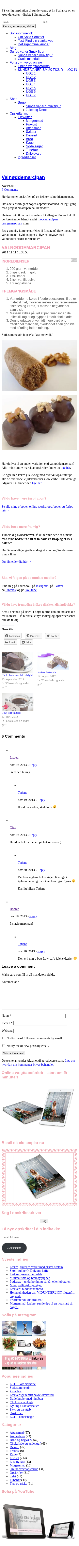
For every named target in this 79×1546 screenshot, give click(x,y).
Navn (6, 1015)
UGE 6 (31, 91)
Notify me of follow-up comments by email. (34, 1038)
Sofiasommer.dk (21, 33)
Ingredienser (27, 157)
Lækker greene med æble (26, 1274)
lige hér (65, 467)
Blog (13, 48)
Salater (31, 131)
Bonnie (14, 909)
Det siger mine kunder (33, 44)
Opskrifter (25, 117)
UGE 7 (31, 95)
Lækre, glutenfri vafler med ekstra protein (36, 1267)
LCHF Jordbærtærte (23, 1384)
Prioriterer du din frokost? (26, 1299)
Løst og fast (17, 1461)
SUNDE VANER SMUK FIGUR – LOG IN (47, 69)
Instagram (42, 586)
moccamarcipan (48, 219)
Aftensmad (33, 128)
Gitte (13, 827)
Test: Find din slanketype (35, 40)
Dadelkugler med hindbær (26, 1398)
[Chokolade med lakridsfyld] (17, 662)
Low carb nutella (11, 712)
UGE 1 (31, 73)
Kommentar (10, 982)
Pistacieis (15, 1391)
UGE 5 (31, 88)
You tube (31, 590)
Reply (33, 765)
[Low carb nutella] (17, 702)
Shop (13, 99)
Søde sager (34, 146)
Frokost (31, 124)
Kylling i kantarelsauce (24, 1406)
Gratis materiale (29, 59)
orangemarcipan (12, 223)
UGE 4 (31, 84)
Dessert (31, 135)
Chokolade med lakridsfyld (17, 675)
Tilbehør (32, 150)
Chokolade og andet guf (25, 1443)
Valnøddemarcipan (23, 177)
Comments (10, 189)
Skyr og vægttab (20, 1409)
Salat (13, 1476)
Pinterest (10, 590)
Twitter (58, 586)
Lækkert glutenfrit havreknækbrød (32, 1395)
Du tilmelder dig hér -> (16, 561)
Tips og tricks (18, 1483)
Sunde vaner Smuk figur (27, 51)
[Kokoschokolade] (53, 661)
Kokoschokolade (46, 672)
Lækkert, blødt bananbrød (26, 1289)
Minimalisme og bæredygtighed (30, 1278)
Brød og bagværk (21, 1440)
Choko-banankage (21, 1402)
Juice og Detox (36, 110)
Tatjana (22, 792)
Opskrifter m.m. (20, 113)
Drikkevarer (34, 153)
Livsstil (14, 1458)
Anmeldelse (17, 1436)
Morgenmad (34, 120)
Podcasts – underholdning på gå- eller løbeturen (40, 1281)
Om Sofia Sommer (31, 37)
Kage (30, 142)
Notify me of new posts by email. (27, 1045)
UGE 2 (31, 77)
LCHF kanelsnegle (22, 1416)
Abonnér (14, 1248)
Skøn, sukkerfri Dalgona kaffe (29, 1270)
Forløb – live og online (26, 62)
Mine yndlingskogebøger (26, 1285)
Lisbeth (14, 757)
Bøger (22, 102)
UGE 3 (31, 80)
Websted (7, 1030)
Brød (29, 139)
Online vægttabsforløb (34, 66)
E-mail (7, 1023)
